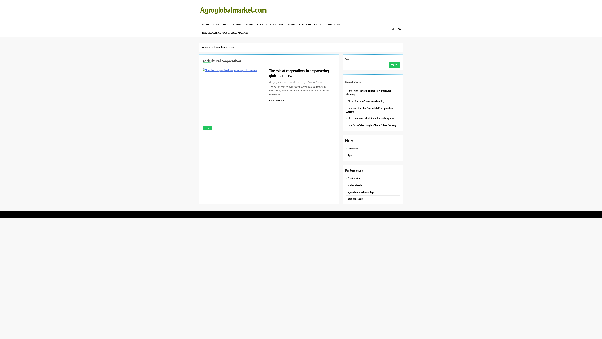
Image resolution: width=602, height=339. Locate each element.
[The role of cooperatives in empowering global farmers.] (234, 99)
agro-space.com (355, 198)
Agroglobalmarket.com (233, 9)
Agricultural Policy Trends (221, 24)
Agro (207, 128)
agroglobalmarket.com (282, 82)
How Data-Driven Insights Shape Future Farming (372, 125)
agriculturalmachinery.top (361, 192)
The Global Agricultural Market (225, 33)
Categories (334, 24)
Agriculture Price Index (305, 24)
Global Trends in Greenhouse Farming (366, 101)
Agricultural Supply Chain (264, 24)
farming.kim (354, 178)
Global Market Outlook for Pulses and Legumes (371, 118)
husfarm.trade (355, 185)
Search (348, 59)
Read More (275, 100)
